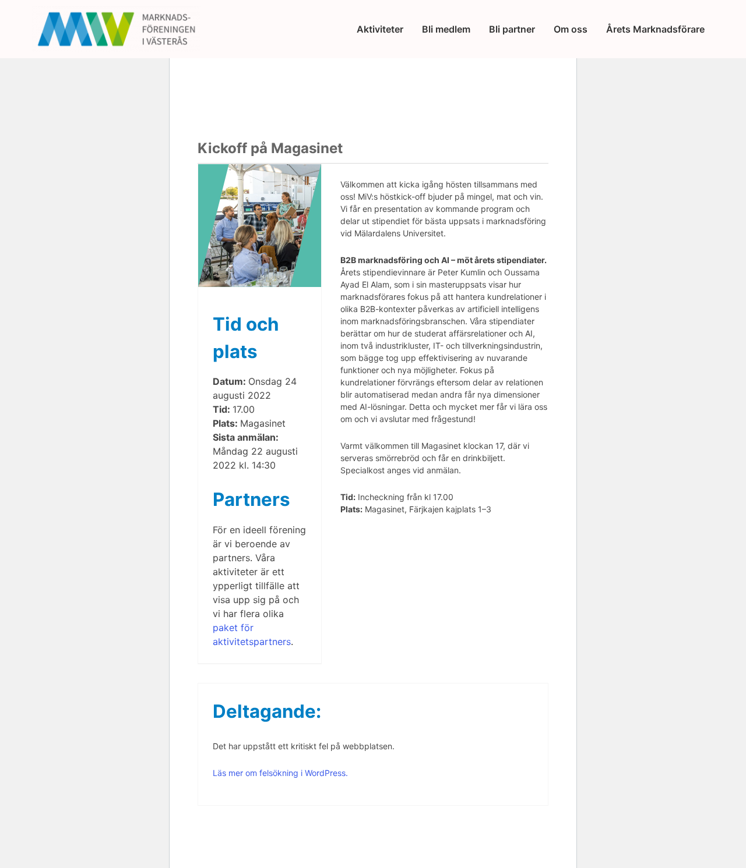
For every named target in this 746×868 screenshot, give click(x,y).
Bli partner (512, 29)
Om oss (570, 29)
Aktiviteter (380, 29)
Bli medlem (446, 29)
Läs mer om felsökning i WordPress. (280, 773)
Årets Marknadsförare (655, 29)
